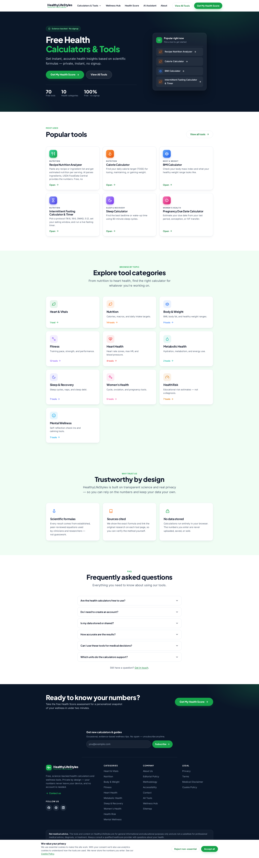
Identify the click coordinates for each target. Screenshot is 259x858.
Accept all (209, 849)
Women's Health (112, 808)
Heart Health (110, 792)
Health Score (132, 5)
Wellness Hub (113, 5)
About (164, 5)
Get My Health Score (208, 5)
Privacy (186, 771)
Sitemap (147, 808)
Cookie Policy (189, 787)
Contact (147, 792)
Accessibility (150, 787)
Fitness (108, 787)
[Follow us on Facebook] (49, 808)
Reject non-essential (185, 849)
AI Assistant (149, 5)
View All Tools (182, 5)
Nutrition (108, 776)
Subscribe (160, 744)
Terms (185, 776)
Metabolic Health (113, 798)
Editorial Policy (151, 776)
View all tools (197, 134)
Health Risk (110, 814)
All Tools (147, 798)
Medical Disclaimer (192, 781)
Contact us (55, 793)
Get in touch (141, 667)
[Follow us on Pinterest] (56, 808)
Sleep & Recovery (113, 803)
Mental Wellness (113, 819)
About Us (148, 771)
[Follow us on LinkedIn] (63, 808)
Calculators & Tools (87, 5)
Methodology (150, 781)
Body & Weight (111, 781)
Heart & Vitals (111, 771)
